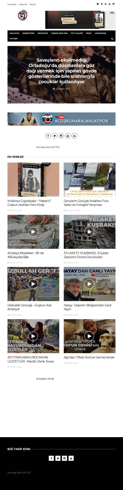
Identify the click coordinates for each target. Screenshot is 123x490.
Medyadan (43, 33)
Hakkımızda (100, 33)
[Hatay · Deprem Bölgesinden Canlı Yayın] (90, 284)
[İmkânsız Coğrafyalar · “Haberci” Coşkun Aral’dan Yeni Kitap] (33, 180)
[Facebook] (98, 4)
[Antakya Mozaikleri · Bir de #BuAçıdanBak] (33, 232)
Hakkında (23, 4)
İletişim (33, 4)
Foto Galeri (77, 33)
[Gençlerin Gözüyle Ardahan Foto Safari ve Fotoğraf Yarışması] (90, 180)
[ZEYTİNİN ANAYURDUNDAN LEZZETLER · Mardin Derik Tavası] (33, 336)
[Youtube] (109, 4)
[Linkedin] (105, 4)
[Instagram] (113, 4)
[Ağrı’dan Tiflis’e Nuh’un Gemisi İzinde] (90, 336)
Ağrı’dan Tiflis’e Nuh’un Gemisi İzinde (89, 357)
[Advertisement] (61, 407)
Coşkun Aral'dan (59, 33)
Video (89, 33)
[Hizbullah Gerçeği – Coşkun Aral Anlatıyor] (33, 284)
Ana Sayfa (12, 4)
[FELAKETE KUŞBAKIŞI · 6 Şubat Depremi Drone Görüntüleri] (90, 232)
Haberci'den (28, 33)
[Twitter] (102, 4)
